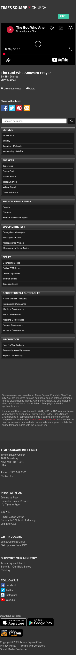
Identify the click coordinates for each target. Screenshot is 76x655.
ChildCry (5, 570)
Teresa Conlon (10, 182)
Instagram (11, 595)
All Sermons (8, 135)
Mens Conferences (12, 314)
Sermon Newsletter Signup (15, 217)
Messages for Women (13, 243)
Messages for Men (12, 237)
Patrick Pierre (9, 176)
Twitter (9, 590)
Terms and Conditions (33, 645)
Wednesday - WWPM (13, 151)
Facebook (11, 585)
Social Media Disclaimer (13, 649)
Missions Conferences (13, 320)
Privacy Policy (8, 645)
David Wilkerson (10, 192)
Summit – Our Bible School (16, 566)
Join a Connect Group (13, 541)
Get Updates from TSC (14, 545)
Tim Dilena (8, 166)
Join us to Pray (9, 497)
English (6, 207)
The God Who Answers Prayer (26, 73)
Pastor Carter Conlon (12, 516)
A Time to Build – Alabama (15, 298)
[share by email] (27, 108)
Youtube (10, 599)
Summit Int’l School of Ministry (18, 520)
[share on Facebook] (4, 108)
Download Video (12, 88)
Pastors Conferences (13, 325)
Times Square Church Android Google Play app (40, 622)
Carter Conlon (9, 171)
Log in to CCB (9, 523)
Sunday (6, 141)
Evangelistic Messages (14, 232)
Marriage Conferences (13, 309)
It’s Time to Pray (10, 504)
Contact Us (7, 476)
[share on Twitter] (12, 108)
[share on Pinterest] (19, 108)
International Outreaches (14, 304)
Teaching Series (10, 284)
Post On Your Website (13, 345)
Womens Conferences (13, 330)
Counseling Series (11, 263)
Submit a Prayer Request (15, 501)
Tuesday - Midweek (12, 146)
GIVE (63, 16)
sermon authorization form (42, 419)
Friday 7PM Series (11, 268)
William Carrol (9, 187)
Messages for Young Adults (16, 248)
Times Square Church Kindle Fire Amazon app (11, 633)
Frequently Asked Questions (16, 350)
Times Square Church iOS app (13, 622)
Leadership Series (11, 273)
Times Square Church (13, 563)
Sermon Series (10, 278)
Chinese (7, 212)
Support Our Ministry (13, 355)
